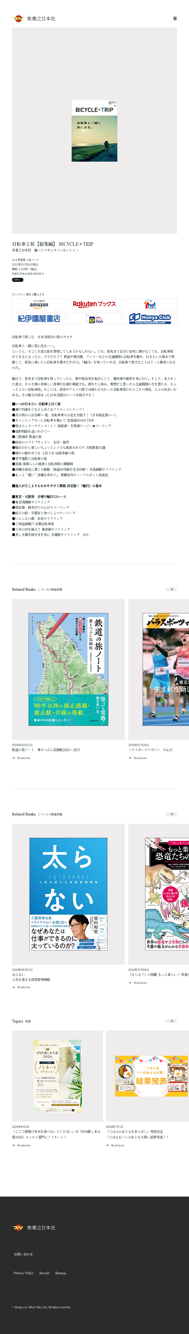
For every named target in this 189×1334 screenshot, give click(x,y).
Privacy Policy (24, 1273)
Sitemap (60, 1273)
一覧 (171, 589)
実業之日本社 (21, 250)
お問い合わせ (23, 1254)
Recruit (44, 1273)
